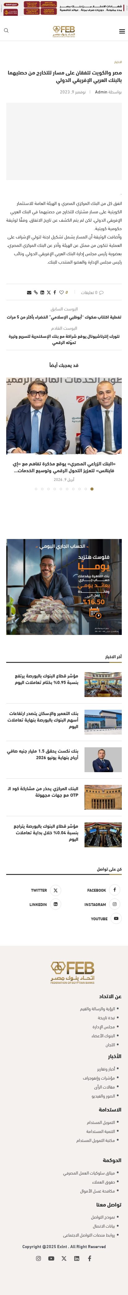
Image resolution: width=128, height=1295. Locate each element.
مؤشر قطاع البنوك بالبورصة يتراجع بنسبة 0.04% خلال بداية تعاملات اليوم (46, 832)
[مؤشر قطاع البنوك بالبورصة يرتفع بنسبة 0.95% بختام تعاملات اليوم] (103, 684)
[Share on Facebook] (54, 292)
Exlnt (62, 1246)
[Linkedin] (76, 1258)
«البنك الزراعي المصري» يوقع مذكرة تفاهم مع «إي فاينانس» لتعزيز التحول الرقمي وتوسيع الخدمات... (64, 466)
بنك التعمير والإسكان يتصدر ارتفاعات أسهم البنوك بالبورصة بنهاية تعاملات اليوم (42, 719)
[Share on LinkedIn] (42, 292)
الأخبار (114, 1055)
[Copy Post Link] (36, 292)
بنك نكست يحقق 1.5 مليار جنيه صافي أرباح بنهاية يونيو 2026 (42, 753)
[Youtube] (51, 1258)
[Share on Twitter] (49, 292)
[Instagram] (38, 1258)
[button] (11, 433)
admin (101, 91)
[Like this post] (61, 292)
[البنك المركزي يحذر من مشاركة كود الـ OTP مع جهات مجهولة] (103, 797)
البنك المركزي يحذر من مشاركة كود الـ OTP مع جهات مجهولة (43, 791)
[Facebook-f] (89, 1258)
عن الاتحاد (110, 995)
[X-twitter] (64, 1258)
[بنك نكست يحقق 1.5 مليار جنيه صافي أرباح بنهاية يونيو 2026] (103, 759)
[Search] (6, 31)
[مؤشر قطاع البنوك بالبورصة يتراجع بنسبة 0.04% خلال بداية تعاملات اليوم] (103, 834)
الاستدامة (110, 1109)
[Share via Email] (29, 292)
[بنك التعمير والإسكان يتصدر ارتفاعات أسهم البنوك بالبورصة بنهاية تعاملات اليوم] (103, 722)
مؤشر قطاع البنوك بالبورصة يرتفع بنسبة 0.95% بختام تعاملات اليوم (46, 678)
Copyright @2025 (39, 1246)
